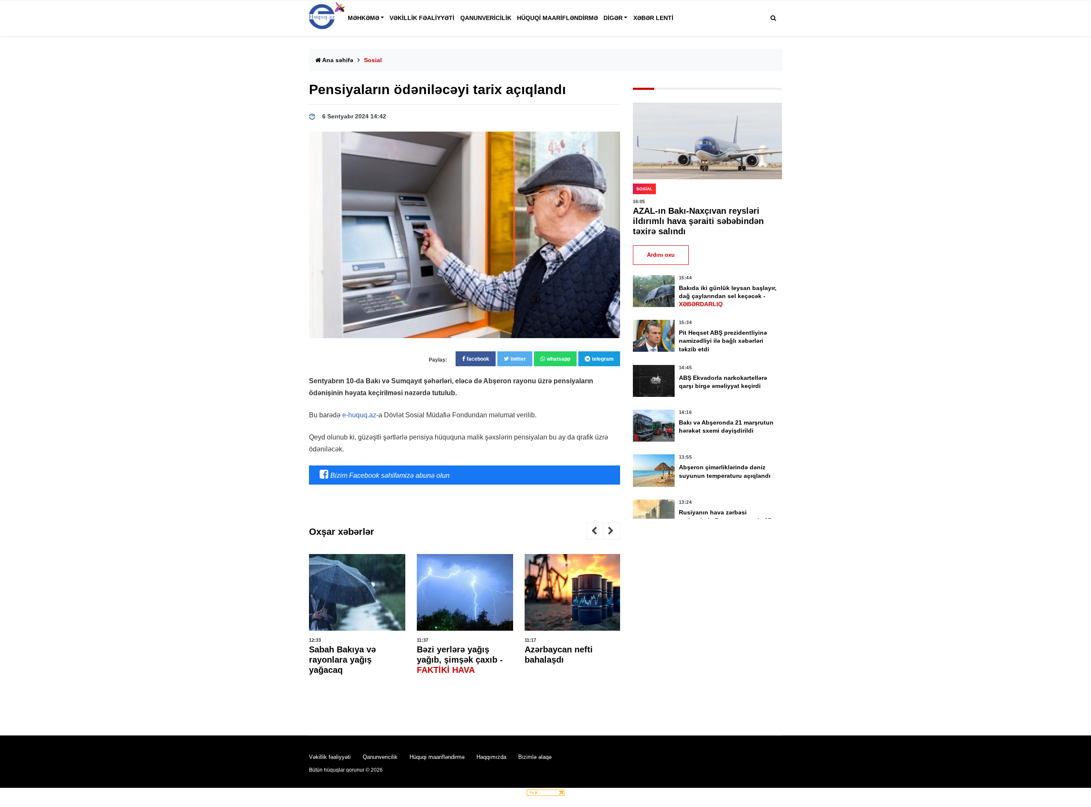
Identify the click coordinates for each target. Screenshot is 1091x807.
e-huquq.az (359, 415)
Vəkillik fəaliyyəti (422, 17)
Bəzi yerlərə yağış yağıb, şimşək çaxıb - (460, 660)
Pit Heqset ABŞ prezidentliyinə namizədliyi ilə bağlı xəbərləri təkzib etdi (723, 340)
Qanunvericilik (485, 17)
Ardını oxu (661, 255)
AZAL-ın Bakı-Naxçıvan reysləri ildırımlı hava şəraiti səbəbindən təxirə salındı (698, 221)
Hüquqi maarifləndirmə (557, 17)
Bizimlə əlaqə (534, 757)
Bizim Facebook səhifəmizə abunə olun (389, 475)
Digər (613, 17)
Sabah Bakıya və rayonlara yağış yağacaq (342, 660)
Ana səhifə (337, 60)
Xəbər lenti (653, 17)
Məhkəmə (363, 17)
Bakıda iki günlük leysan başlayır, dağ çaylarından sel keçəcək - (727, 295)
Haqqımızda (491, 757)
